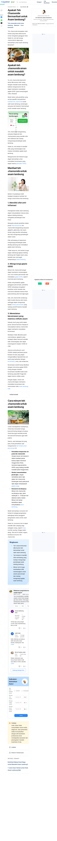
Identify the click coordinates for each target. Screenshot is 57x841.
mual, (24, 528)
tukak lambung (20, 259)
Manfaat (16, 25)
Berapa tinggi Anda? (11, 702)
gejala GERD (19, 277)
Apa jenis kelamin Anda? (11, 691)
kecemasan (11, 361)
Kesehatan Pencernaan (13, 6)
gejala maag (15, 486)
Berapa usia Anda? (11, 697)
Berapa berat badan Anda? (11, 709)
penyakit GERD (21, 163)
